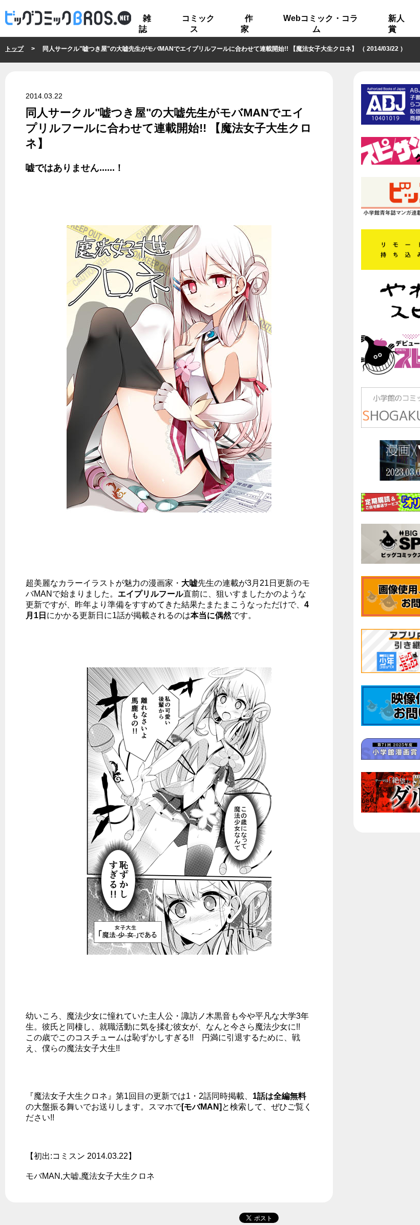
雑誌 (145, 23)
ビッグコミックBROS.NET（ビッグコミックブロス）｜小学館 (68, 18)
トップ (14, 48)
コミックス (198, 23)
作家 (247, 23)
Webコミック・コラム (320, 23)
